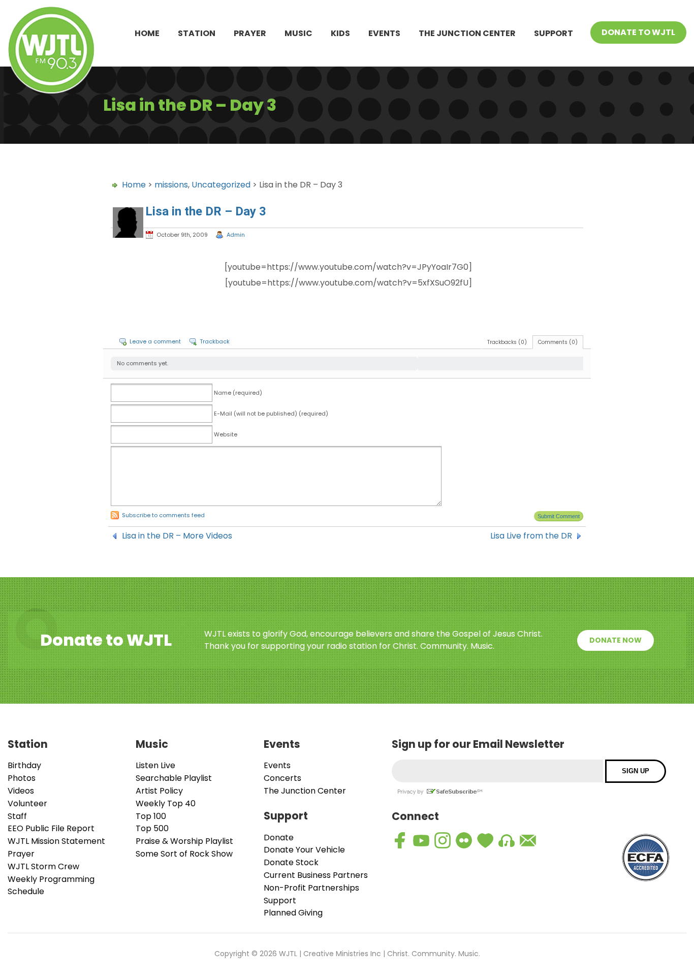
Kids (340, 33)
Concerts (282, 778)
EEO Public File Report (51, 828)
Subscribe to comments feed (163, 515)
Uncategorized (221, 185)
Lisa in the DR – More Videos (177, 536)
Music (298, 33)
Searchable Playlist (174, 778)
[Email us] (528, 840)
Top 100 (151, 816)
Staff (17, 816)
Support (553, 33)
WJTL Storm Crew (43, 866)
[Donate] (485, 840)
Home (147, 33)
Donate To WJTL (638, 32)
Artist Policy (159, 791)
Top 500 (152, 828)
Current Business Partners (316, 875)
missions (171, 185)
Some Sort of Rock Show (184, 854)
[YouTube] (421, 840)
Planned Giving (293, 913)
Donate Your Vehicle (304, 850)
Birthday (24, 765)
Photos (22, 778)
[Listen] (506, 840)
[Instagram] (442, 840)
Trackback (215, 341)
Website (225, 434)
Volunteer (27, 803)
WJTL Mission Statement (56, 841)
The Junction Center (467, 33)
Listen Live (155, 765)
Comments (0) (558, 342)
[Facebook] (400, 840)
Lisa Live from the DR (531, 536)
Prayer (250, 33)
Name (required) (238, 393)
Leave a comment (155, 341)
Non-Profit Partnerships (311, 888)
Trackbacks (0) (507, 342)
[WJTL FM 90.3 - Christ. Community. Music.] (51, 51)
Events (384, 33)
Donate (279, 837)
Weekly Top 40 (166, 803)
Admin (236, 235)
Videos (21, 791)
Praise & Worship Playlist (184, 841)
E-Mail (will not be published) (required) (271, 413)
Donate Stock (291, 862)
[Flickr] (464, 840)
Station (196, 33)
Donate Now (615, 640)
